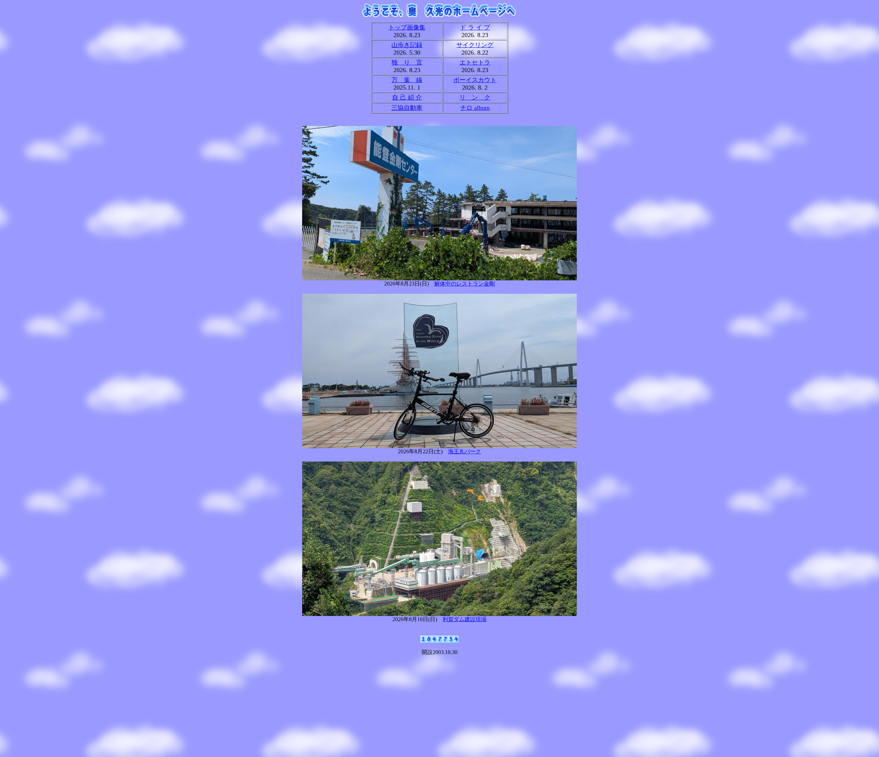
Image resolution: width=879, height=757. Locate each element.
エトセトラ (474, 62)
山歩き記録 (406, 45)
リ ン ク (474, 97)
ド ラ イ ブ (475, 27)
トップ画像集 (406, 27)
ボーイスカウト (474, 80)
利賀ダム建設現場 (465, 619)
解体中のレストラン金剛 (464, 284)
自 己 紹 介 (407, 97)
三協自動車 (406, 107)
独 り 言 (406, 62)
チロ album (475, 107)
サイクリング (474, 45)
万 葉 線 (406, 80)
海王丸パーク (464, 451)
